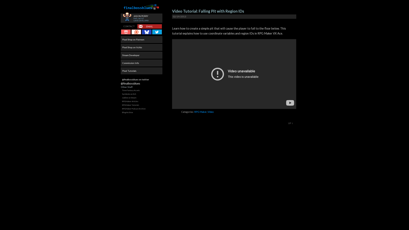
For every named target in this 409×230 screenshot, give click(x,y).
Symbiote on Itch (129, 94)
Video (211, 111)
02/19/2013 (179, 16)
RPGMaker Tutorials (130, 105)
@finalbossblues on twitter (135, 79)
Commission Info (130, 63)
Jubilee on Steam (129, 97)
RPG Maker (200, 111)
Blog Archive (127, 112)
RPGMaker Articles (130, 101)
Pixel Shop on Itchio (132, 47)
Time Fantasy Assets (131, 90)
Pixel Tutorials (129, 70)
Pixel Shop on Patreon (133, 39)
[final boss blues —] (142, 7)
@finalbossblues (130, 83)
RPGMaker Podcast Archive (134, 108)
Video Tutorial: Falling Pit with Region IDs (208, 11)
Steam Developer (130, 55)
